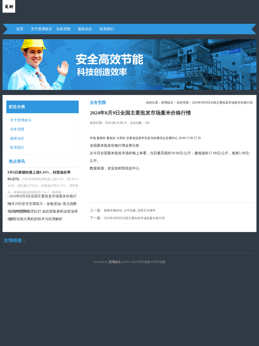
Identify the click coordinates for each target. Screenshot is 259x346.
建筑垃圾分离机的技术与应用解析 (35, 219)
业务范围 (63, 29)
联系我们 (107, 29)
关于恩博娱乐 (41, 29)
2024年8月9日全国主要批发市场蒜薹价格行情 (134, 218)
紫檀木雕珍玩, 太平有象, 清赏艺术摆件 (130, 210)
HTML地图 (158, 262)
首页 (19, 29)
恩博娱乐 (167, 102)
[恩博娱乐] (9, 11)
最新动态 (85, 29)
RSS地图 (144, 262)
